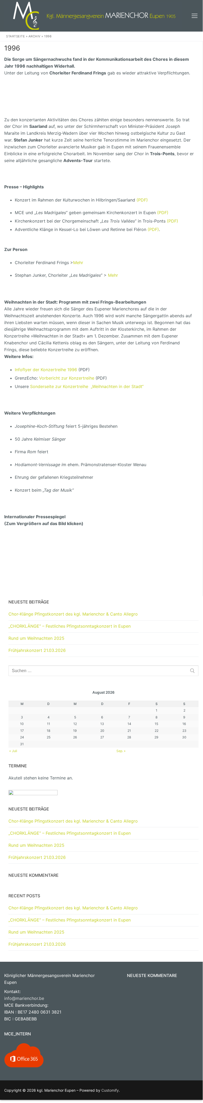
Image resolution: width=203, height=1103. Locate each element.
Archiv (35, 36)
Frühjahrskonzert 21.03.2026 (37, 650)
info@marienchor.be (24, 998)
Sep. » (121, 751)
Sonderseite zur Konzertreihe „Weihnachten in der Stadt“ (87, 386)
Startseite (15, 36)
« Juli (13, 751)
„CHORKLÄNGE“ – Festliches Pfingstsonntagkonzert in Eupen (69, 626)
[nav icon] (194, 15)
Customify (110, 1090)
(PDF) (142, 200)
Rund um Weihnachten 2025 (36, 638)
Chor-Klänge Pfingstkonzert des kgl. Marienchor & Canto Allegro (73, 614)
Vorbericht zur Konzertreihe (66, 378)
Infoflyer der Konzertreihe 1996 (46, 369)
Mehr (78, 262)
